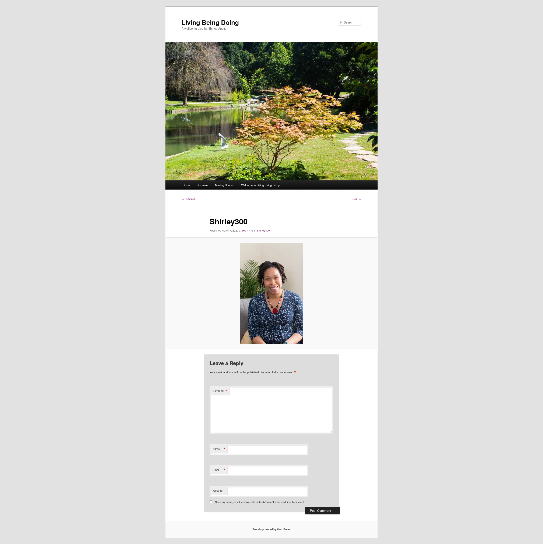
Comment (203, 185)
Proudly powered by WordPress (271, 529)
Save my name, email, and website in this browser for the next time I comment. (260, 502)
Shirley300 (263, 230)
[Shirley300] (271, 293)
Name (219, 448)
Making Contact (224, 185)
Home (186, 185)
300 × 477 (247, 230)
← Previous (189, 199)
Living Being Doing (210, 22)
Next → (357, 199)
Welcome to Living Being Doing (260, 185)
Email (219, 469)
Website (218, 490)
